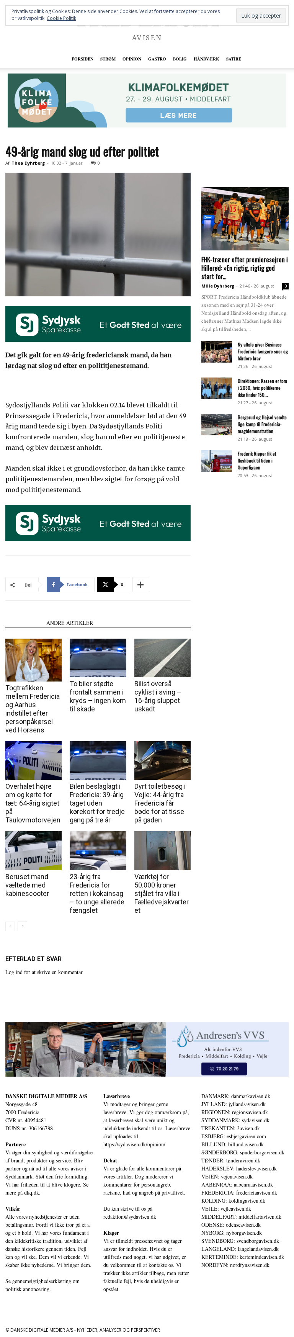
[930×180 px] (147, 100)
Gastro (157, 59)
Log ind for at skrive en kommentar (44, 972)
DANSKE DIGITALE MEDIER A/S (46, 1096)
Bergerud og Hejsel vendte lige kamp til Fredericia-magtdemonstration (262, 424)
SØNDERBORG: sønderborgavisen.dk (242, 1152)
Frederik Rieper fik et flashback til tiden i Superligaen (257, 460)
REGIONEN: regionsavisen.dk (234, 1112)
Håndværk (206, 59)
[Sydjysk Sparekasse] (98, 324)
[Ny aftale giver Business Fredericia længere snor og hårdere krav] (216, 352)
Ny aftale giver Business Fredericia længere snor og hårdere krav (263, 351)
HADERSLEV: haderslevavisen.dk (239, 1168)
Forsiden (82, 59)
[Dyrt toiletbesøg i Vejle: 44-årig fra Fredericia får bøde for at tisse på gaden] (162, 760)
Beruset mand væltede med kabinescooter (27, 885)
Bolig (180, 59)
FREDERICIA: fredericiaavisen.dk (239, 1192)
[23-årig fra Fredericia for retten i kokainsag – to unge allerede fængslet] (98, 850)
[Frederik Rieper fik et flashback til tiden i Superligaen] (216, 461)
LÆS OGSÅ (23, 622)
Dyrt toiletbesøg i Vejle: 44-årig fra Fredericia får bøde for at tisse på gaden (160, 803)
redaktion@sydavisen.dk (129, 1216)
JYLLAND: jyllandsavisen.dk (233, 1104)
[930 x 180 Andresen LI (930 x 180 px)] (147, 1049)
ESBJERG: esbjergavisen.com (233, 1136)
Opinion (131, 59)
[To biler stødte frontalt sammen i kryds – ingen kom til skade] (98, 658)
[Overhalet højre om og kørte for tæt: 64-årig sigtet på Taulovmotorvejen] (33, 760)
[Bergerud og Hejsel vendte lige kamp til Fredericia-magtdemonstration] (216, 424)
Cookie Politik (61, 18)
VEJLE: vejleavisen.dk (226, 1208)
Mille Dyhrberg (217, 286)
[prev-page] (10, 926)
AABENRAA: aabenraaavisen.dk (237, 1184)
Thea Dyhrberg (28, 163)
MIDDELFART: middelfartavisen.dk (241, 1216)
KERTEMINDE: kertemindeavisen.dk (242, 1256)
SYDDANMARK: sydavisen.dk (235, 1120)
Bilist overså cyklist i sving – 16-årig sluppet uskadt (157, 696)
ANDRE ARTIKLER (69, 622)
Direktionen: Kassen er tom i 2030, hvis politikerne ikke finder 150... (262, 388)
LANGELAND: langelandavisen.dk (240, 1248)
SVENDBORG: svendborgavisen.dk (240, 1240)
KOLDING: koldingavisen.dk (233, 1200)
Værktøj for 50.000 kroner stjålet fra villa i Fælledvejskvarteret (161, 893)
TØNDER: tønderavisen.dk (230, 1160)
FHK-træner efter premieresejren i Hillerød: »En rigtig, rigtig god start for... (244, 268)
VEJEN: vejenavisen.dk (227, 1176)
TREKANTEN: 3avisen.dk (230, 1128)
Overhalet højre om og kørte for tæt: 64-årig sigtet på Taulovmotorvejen (32, 803)
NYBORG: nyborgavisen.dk (231, 1232)
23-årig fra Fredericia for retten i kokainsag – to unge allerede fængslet (97, 893)
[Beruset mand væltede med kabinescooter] (33, 850)
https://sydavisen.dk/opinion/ (134, 1144)
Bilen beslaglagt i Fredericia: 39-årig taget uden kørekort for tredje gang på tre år (97, 803)
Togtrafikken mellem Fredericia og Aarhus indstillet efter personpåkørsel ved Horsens (32, 709)
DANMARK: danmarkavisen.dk (235, 1096)
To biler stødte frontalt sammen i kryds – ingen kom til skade (98, 696)
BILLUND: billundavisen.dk (232, 1144)
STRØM (108, 59)
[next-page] (22, 926)
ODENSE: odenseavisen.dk (231, 1224)
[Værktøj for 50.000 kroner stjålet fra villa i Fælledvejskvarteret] (162, 850)
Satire (233, 59)
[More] (140, 584)
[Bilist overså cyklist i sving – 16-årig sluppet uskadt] (162, 658)
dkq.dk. (32, 1192)
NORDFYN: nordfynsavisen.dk (235, 1264)
